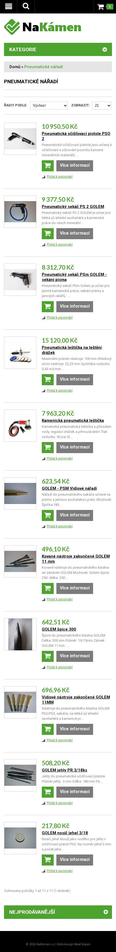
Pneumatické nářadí (43, 66)
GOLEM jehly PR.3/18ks (64, 770)
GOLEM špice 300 (59, 629)
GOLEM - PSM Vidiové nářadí (69, 488)
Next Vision (82, 944)
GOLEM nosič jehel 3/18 (65, 833)
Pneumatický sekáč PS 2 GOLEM (73, 206)
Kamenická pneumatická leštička (73, 420)
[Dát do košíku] (48, 165)
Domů (14, 66)
